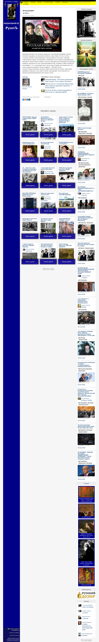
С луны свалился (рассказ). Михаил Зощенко (28, 245)
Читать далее (30, 134)
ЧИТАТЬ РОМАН (86, 9)
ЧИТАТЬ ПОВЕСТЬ (86, 40)
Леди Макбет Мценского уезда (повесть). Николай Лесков (47, 119)
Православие (84, 163)
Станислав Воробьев (87, 605)
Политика (83, 132)
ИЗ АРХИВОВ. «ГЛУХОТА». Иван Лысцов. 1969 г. (86, 94)
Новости (83, 223)
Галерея (86, 483)
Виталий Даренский (87, 633)
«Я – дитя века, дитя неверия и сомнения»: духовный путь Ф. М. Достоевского (29, 170)
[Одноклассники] (25, 99)
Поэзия (89, 97)
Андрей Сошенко (86, 611)
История (89, 133)
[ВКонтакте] (23, 99)
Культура (83, 97)
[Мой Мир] (27, 99)
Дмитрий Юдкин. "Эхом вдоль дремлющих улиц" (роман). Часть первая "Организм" (59, 80)
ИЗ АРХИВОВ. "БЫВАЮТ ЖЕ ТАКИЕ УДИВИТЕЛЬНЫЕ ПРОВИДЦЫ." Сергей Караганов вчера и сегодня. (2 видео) (85, 455)
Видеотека (82, 133)
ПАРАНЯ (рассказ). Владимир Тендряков (85, 72)
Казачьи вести (83, 404)
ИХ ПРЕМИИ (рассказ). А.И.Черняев (66, 143)
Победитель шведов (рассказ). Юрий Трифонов (65, 169)
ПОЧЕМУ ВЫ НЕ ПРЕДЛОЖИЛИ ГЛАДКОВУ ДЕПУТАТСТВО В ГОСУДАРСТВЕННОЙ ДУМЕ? (86, 270)
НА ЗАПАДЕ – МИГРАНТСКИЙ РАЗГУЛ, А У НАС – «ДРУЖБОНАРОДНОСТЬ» (86, 189)
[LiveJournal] (29, 99)
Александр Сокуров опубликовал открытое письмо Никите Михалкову (85, 218)
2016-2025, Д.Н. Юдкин (14, 632)
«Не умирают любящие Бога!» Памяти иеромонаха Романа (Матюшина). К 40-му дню (86, 333)
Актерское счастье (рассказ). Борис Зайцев (47, 220)
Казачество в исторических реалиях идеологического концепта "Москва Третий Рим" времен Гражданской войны (86, 392)
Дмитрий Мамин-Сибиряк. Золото (64, 219)
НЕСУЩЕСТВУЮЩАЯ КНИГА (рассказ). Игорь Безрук (29, 194)
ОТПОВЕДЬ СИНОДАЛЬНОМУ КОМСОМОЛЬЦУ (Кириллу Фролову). (86, 154)
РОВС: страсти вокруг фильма (85, 128)
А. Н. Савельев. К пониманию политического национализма (83, 301)
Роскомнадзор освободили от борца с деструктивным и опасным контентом (86, 364)
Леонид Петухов (86, 616)
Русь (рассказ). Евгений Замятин (65, 193)
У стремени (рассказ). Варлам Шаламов (48, 168)
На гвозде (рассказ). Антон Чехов (47, 143)
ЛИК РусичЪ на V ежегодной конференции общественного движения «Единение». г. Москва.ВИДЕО (59, 85)
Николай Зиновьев (86, 622)
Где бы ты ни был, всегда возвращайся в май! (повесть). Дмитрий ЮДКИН (58, 91)
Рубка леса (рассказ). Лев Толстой (47, 193)
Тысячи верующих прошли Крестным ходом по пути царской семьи (86, 426)
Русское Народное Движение (84, 165)
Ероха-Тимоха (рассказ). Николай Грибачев (65, 245)
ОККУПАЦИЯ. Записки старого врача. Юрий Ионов (29, 118)
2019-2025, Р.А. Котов (14, 635)
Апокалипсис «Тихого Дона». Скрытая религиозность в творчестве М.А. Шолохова (66, 119)
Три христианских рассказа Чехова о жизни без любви (47, 245)
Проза (27, 13)
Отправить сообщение (14, 628)
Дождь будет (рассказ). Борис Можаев (29, 219)
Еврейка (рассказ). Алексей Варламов (28, 143)
